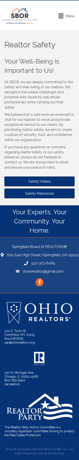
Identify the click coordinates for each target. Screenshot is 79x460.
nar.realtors (12, 384)
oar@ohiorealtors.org (19, 342)
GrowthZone (56, 453)
